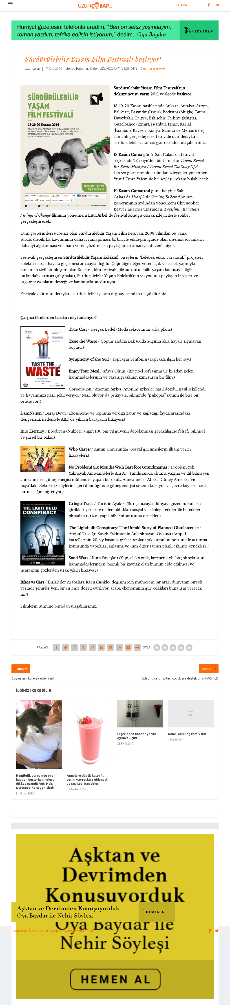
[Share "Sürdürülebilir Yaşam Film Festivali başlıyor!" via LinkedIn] (101, 647)
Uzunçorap (33, 68)
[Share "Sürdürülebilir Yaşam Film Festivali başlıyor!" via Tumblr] (83, 647)
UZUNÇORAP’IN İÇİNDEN (118, 68)
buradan (62, 606)
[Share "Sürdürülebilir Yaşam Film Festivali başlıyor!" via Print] (137, 647)
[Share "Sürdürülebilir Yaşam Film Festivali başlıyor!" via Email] (128, 647)
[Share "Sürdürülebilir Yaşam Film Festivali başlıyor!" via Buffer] (110, 647)
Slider (94, 68)
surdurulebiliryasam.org (136, 142)
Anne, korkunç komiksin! (187, 734)
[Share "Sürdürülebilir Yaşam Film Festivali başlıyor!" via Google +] (74, 647)
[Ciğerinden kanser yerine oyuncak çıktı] (140, 713)
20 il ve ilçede (163, 94)
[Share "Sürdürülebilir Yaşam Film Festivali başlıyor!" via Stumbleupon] (119, 647)
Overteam (71, 931)
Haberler (82, 68)
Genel (70, 68)
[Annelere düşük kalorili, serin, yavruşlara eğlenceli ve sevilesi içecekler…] (90, 734)
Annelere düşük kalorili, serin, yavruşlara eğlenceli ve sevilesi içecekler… (87, 779)
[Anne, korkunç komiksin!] (191, 713)
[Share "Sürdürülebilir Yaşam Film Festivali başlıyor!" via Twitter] (65, 647)
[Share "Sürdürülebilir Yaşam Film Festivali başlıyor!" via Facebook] (56, 647)
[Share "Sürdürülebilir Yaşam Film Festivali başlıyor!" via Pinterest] (92, 647)
